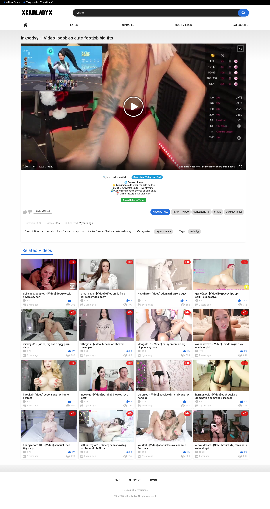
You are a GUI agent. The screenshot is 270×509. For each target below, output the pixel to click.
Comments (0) (234, 212)
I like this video (25, 212)
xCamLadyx (131, 496)
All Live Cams (13, 2)
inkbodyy (194, 231)
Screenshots (201, 212)
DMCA (153, 480)
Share (217, 212)
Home (25, 25)
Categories (240, 25)
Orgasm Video (163, 231)
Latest (75, 25)
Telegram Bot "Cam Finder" (39, 2)
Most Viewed (183, 25)
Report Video (181, 212)
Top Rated (127, 25)
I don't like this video (30, 212)
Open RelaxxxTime (133, 200)
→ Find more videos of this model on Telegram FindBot (205, 166)
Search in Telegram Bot (147, 177)
